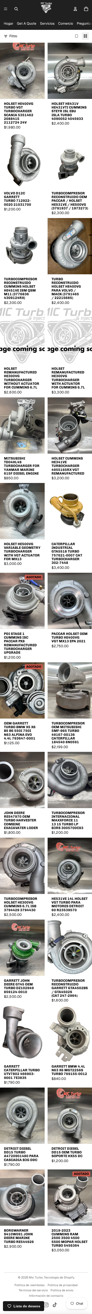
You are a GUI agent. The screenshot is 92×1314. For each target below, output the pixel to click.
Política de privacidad (63, 1285)
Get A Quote (26, 23)
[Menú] (5, 9)
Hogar (8, 23)
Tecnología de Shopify (59, 1277)
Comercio (65, 23)
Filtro (13, 36)
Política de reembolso (29, 1285)
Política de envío (62, 1290)
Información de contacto (46, 1296)
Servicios (47, 23)
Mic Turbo (36, 1277)
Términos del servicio (33, 1290)
